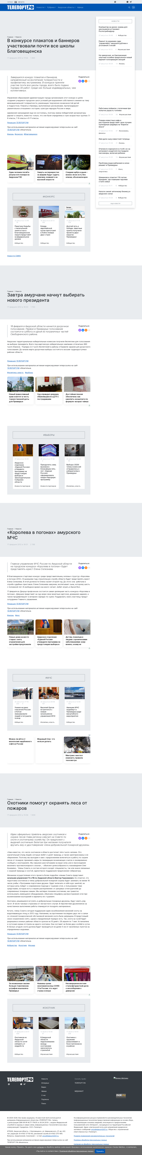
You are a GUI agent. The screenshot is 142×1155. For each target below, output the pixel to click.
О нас (43, 1095)
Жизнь (11, 134)
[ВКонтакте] (83, 81)
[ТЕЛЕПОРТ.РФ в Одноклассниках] (124, 2)
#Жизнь (122, 64)
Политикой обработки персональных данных (76, 1151)
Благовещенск (31, 134)
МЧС (18, 615)
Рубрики (51, 7)
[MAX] (79, 81)
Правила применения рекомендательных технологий (94, 1136)
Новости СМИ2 (14, 256)
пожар (32, 945)
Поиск (43, 1103)
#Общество (19, 243)
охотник (23, 945)
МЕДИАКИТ (79, 1091)
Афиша (80, 7)
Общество (12, 945)
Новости (40, 7)
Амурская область (66, 7)
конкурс (19, 134)
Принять (100, 1151)
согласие (40, 1147)
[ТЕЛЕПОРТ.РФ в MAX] (115, 2)
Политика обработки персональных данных (90, 1140)
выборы (29, 372)
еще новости (115, 203)
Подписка (45, 1099)
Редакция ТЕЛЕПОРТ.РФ (18, 123)
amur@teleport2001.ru (50, 1136)
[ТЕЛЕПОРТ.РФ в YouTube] (134, 2)
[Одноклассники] (86, 81)
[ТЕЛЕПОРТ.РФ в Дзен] (127, 2)
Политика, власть (16, 372)
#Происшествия (46, 1054)
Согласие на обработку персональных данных (91, 1144)
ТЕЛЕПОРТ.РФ (13, 130)
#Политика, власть (73, 486)
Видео (43, 1087)
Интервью (45, 1083)
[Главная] (20, 7)
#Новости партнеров (22, 486)
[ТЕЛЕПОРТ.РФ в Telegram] (118, 2)
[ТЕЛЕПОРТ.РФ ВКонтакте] (121, 2)
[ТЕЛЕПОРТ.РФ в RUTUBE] (131, 2)
